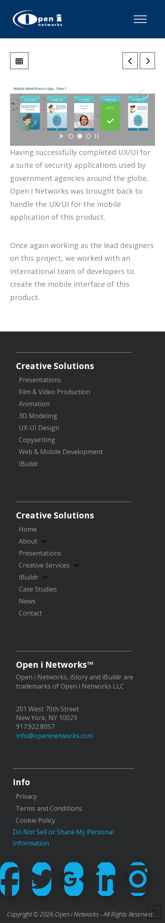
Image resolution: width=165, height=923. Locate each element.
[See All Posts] (19, 60)
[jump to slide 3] (88, 136)
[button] (140, 19)
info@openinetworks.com (54, 735)
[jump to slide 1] (70, 136)
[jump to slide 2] (79, 136)
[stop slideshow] (96, 136)
